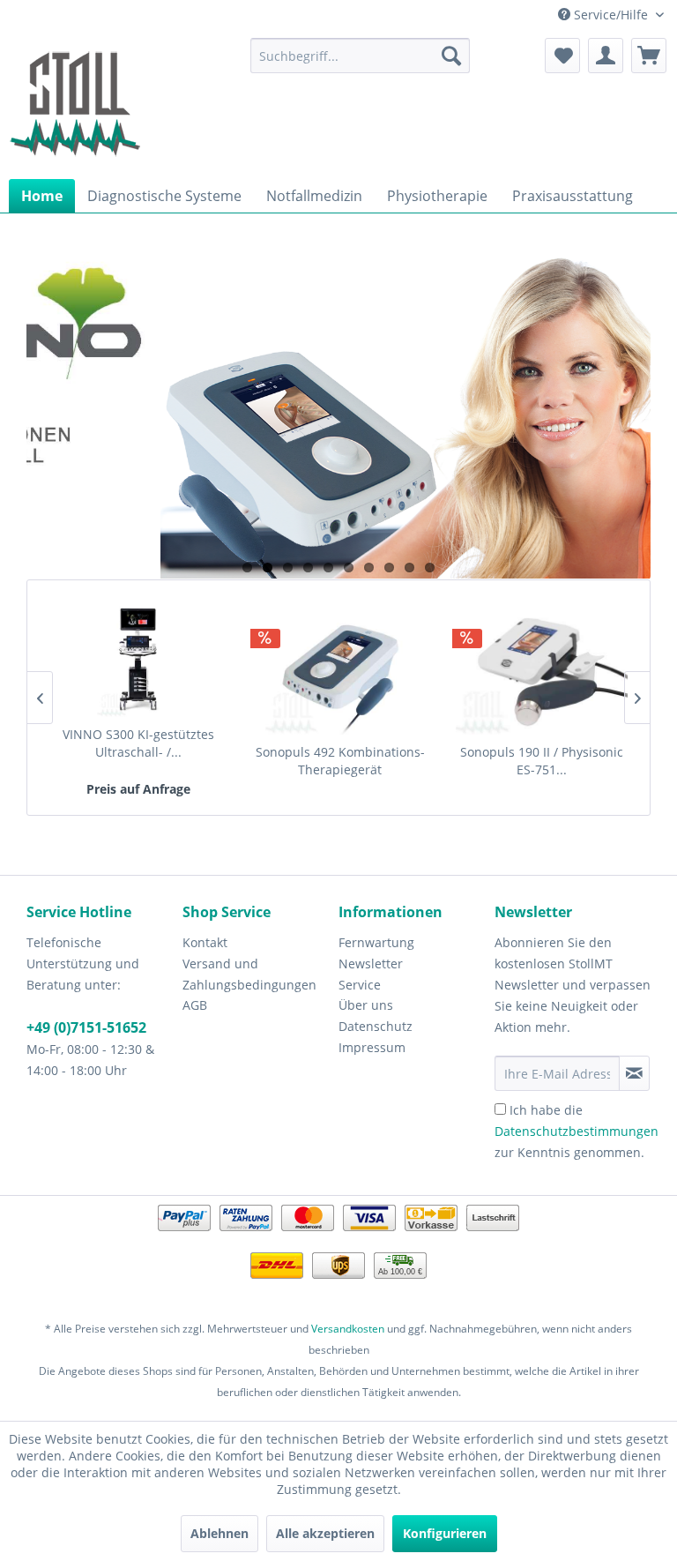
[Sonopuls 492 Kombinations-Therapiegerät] (340, 673)
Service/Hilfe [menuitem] (610, 14)
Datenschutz (375, 1026)
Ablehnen (219, 1533)
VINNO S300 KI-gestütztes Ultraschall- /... (138, 743)
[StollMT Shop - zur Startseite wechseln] (75, 104)
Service (359, 984)
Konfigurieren (445, 1533)
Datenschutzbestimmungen (576, 1131)
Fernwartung (376, 942)
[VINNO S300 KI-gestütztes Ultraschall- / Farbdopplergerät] (138, 655)
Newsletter (370, 963)
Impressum (371, 1047)
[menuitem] (360, 55)
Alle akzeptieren (325, 1533)
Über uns (365, 1005)
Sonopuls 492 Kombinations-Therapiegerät (340, 760)
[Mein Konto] (605, 55)
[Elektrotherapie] (340, 416)
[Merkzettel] (562, 55)
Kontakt (204, 942)
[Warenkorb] (648, 55)
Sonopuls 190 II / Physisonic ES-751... (541, 760)
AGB (194, 1005)
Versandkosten (347, 1328)
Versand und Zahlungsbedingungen (249, 974)
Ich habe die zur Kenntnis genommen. (576, 1131)
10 (430, 567)
